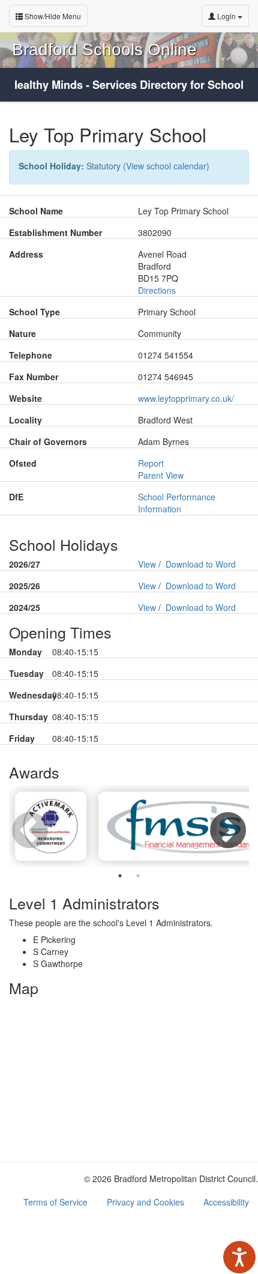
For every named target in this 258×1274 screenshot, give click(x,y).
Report (151, 463)
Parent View (161, 475)
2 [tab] (138, 876)
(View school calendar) (166, 166)
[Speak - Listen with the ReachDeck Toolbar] (239, 1257)
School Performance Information (176, 503)
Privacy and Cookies (145, 1202)
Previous (24, 826)
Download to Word (201, 564)
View (147, 564)
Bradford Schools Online (104, 49)
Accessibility (226, 1202)
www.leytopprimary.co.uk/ (186, 398)
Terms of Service (55, 1202)
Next (222, 826)
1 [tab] (120, 876)
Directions (157, 290)
